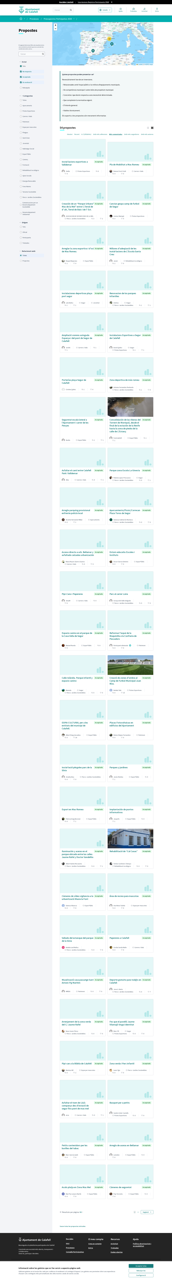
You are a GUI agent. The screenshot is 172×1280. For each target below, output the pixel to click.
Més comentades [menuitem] (115, 134)
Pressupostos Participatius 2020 (58, 18)
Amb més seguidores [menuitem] (131, 134)
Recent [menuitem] (76, 134)
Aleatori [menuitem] (70, 134)
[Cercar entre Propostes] (43, 54)
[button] (23, 62)
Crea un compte (94, 1243)
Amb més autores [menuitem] (147, 134)
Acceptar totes (141, 1266)
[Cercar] (71, 10)
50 (81, 1212)
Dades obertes (117, 1252)
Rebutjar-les (141, 1271)
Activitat (114, 1243)
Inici (67, 1243)
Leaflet (140, 64)
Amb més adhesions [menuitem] (100, 134)
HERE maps (149, 64)
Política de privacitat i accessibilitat (142, 1244)
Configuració (141, 1275)
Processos (34, 18)
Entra (90, 1248)
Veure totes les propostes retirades (73, 1226)
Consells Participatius (75, 1252)
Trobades (115, 1248)
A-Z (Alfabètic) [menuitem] (86, 134)
